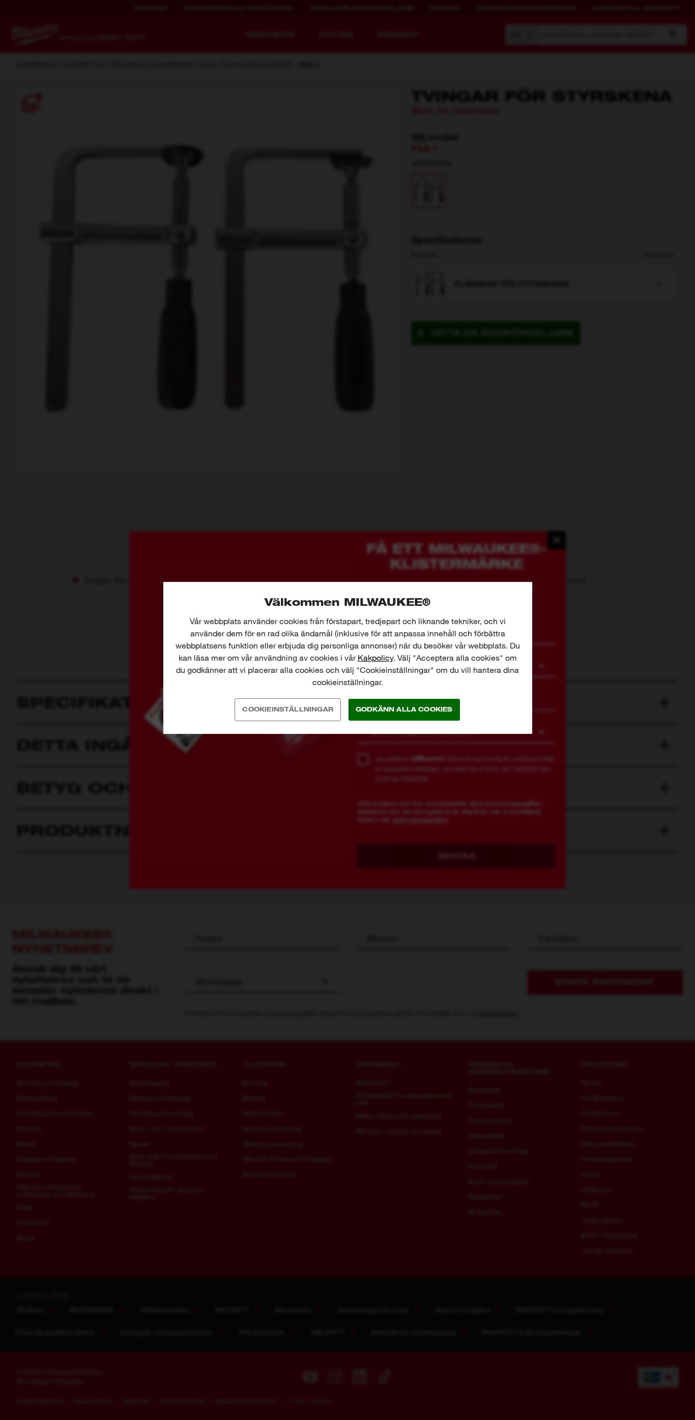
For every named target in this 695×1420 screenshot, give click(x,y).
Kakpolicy (375, 658)
